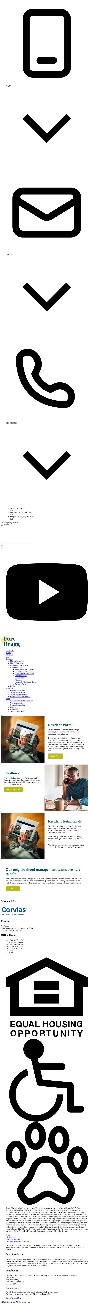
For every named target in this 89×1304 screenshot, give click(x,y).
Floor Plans (10, 651)
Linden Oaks (19, 678)
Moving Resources (17, 661)
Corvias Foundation (17, 705)
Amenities (9, 655)
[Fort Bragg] (14, 647)
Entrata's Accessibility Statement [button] (17, 1241)
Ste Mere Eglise (20, 684)
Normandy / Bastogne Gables (26, 682)
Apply (8, 657)
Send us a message (12, 1288)
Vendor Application (17, 711)
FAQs (12, 686)
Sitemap (8, 1235)
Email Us (18, 930)
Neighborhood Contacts (19, 665)
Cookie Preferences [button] (13, 1239)
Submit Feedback (13, 790)
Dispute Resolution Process (20, 697)
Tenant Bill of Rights (17, 692)
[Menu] (2, 715)
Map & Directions (16, 663)
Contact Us (14, 709)
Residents (9, 688)
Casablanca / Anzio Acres (24, 672)
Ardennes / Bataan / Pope (24, 669)
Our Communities (16, 703)
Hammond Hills (21, 676)
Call (11, 510)
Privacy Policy (11, 1237)
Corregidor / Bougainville (24, 674)
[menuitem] (47, 651)
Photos (8, 653)
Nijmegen (18, 680)
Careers (13, 707)
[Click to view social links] (2, 547)
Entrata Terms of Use (13, 1298)
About (8, 699)
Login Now (55, 756)
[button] (47, 1038)
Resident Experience (17, 690)
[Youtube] (47, 633)
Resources (9, 659)
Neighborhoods (16, 667)
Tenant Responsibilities (18, 695)
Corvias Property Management (21, 701)
